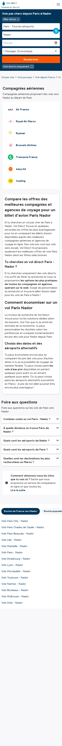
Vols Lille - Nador (11, 539)
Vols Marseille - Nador (14, 546)
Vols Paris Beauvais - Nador (17, 533)
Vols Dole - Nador (11, 602)
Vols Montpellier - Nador (15, 571)
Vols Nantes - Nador (13, 583)
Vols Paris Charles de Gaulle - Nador (22, 527)
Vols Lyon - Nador (12, 565)
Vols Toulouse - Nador (14, 577)
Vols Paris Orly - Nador (14, 521)
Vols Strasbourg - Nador (15, 558)
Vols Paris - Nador (12, 552)
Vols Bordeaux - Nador (14, 590)
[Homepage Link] (10, 3)
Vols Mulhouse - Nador (15, 596)
